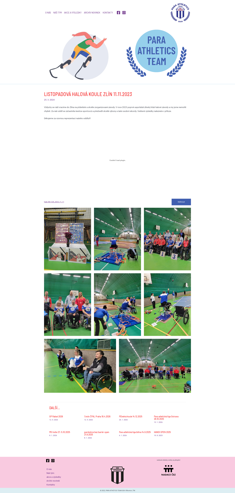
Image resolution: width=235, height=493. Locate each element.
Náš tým (57, 12)
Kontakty (108, 12)
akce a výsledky (73, 12)
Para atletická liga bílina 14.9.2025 (135, 432)
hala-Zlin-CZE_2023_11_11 (54, 202)
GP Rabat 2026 (56, 416)
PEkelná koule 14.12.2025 (130, 416)
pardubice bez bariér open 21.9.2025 (96, 433)
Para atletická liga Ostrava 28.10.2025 (166, 417)
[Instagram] (124, 12)
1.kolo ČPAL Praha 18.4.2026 (97, 416)
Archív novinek (92, 12)
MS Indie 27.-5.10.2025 (59, 432)
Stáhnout (181, 202)
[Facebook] (118, 12)
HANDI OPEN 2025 (162, 432)
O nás (48, 12)
